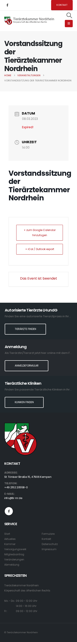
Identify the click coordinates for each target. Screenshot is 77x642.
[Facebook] (7, 5)
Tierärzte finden (25, 329)
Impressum (49, 549)
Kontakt (61, 5)
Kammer (9, 544)
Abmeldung (11, 564)
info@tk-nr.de (13, 498)
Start (7, 534)
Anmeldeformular (26, 365)
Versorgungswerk (15, 549)
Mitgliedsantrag (14, 554)
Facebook (9, 511)
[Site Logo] (29, 20)
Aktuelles (10, 539)
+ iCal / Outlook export (39, 249)
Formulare (48, 534)
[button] (69, 15)
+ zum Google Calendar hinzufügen (40, 232)
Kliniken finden (24, 402)
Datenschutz (50, 544)
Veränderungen (14, 559)
